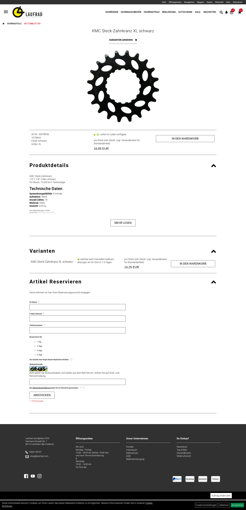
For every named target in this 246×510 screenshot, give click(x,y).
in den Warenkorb (185, 138)
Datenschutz (132, 453)
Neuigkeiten (189, 2)
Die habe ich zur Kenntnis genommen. (54, 388)
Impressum (131, 450)
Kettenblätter (32, 23)
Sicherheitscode (36, 364)
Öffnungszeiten (175, 2)
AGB (128, 456)
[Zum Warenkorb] (239, 13)
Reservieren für (35, 337)
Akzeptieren (237, 505)
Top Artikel (182, 450)
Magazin (200, 2)
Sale (197, 12)
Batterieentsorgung (135, 459)
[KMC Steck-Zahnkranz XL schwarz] (122, 86)
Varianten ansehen (121, 40)
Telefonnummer (36, 325)
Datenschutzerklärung (42, 388)
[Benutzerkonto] (226, 12)
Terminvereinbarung (94, 455)
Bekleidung (169, 12)
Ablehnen (224, 505)
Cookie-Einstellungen (206, 505)
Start (164, 2)
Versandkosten (184, 453)
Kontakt (130, 446)
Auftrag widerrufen (221, 495)
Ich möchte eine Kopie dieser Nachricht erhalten (49, 360)
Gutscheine (185, 12)
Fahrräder (111, 12)
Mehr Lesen (123, 222)
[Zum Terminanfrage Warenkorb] (231, 13)
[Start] (3, 23)
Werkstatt (219, 2)
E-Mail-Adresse (35, 314)
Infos (228, 2)
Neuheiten (209, 12)
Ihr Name (33, 302)
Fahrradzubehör (131, 12)
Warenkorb (237, 2)
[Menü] (6, 12)
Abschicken (42, 395)
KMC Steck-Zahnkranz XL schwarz (123, 30)
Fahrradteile (152, 12)
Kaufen (210, 2)
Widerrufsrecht (184, 456)
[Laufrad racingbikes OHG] (31, 12)
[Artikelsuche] (221, 12)
